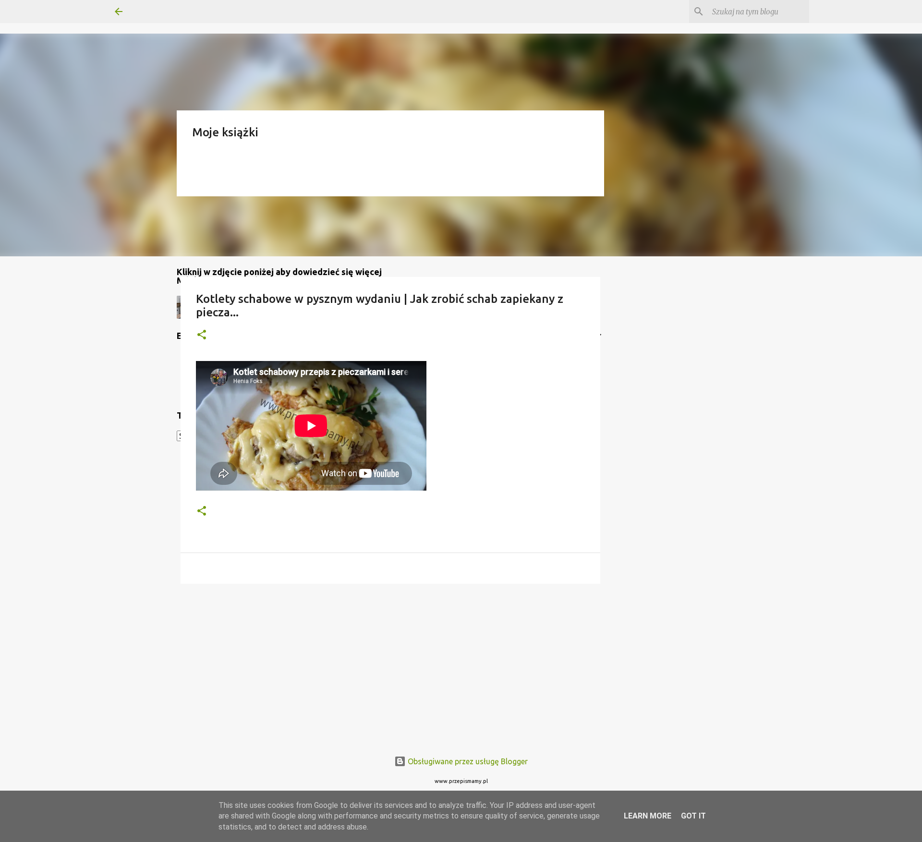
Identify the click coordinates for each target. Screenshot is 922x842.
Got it (693, 815)
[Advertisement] (390, 665)
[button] (201, 335)
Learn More (647, 815)
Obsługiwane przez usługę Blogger (467, 761)
